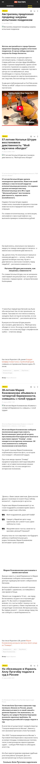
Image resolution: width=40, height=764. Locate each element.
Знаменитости (7, 370)
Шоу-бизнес (25, 370)
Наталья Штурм (7, 373)
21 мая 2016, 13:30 (7, 23)
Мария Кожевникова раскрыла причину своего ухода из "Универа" (19, 643)
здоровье (16, 370)
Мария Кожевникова (9, 652)
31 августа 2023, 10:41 (8, 678)
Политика (10, 6)
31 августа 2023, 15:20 (8, 151)
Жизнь (30, 6)
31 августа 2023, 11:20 (8, 402)
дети (15, 649)
